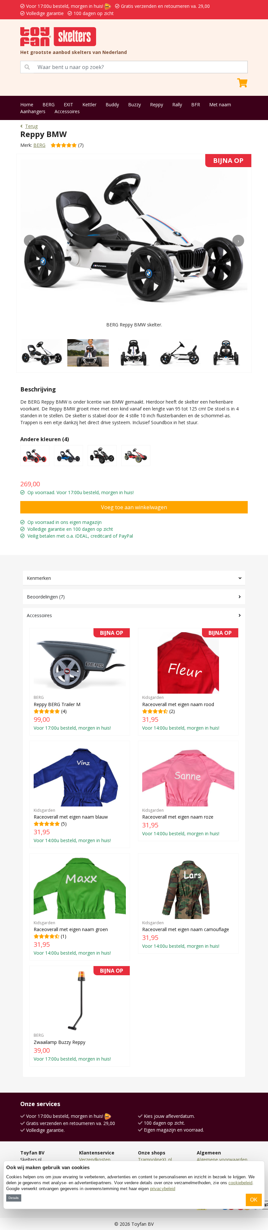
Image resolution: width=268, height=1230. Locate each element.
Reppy (156, 104)
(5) (72, 825)
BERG (48, 104)
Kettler (89, 104)
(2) (187, 681)
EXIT (68, 104)
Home (26, 104)
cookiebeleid (240, 1182)
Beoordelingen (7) (46, 597)
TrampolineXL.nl (155, 1159)
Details (13, 1198)
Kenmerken (39, 578)
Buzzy (134, 104)
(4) (78, 681)
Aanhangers (32, 111)
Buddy (112, 104)
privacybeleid (162, 1188)
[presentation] (30, 241)
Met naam (220, 104)
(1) (72, 938)
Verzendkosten (94, 1159)
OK (254, 1200)
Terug (31, 126)
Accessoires (67, 111)
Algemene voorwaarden (222, 1159)
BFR (195, 104)
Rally (177, 104)
